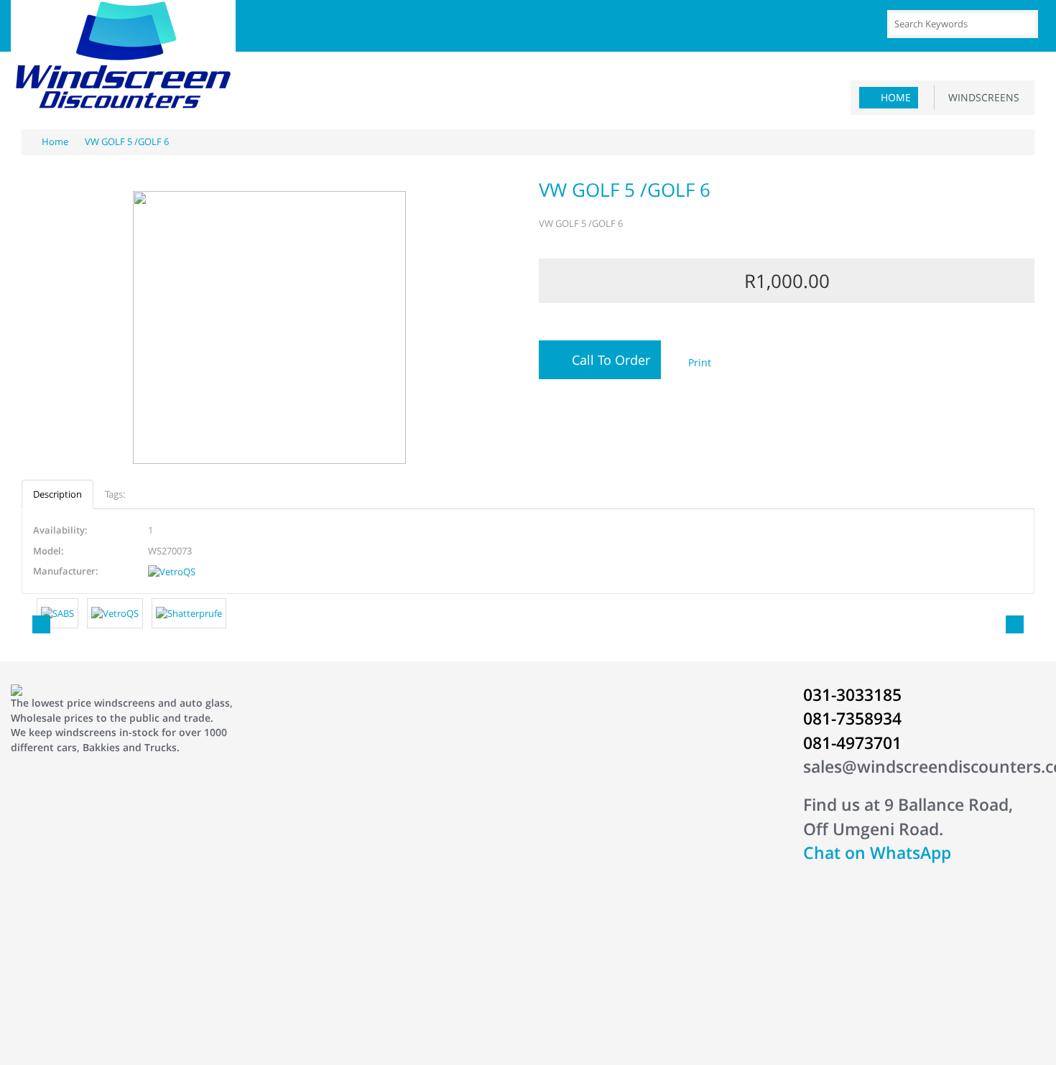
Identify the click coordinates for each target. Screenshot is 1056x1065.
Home (896, 97)
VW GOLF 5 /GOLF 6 (126, 141)
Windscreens (980, 97)
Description (57, 494)
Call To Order (607, 359)
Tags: (115, 494)
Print (698, 362)
